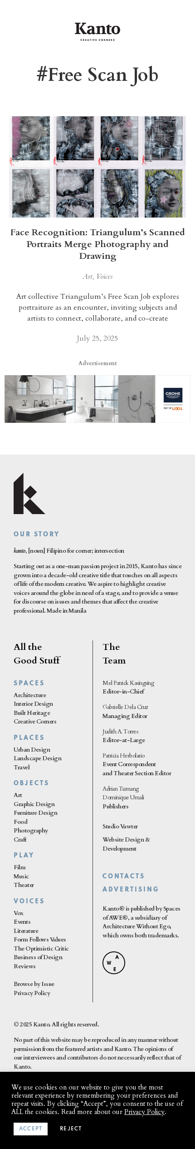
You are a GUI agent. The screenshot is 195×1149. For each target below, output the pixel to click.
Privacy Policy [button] (144, 1111)
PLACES (29, 738)
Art (88, 277)
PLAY (24, 856)
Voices (104, 277)
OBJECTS (31, 784)
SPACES (29, 684)
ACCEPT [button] (30, 1129)
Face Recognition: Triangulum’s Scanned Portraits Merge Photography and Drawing (97, 244)
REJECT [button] (71, 1129)
